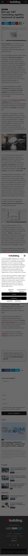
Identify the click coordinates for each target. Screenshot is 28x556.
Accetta (14, 294)
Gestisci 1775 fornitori (11, 290)
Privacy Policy (17, 300)
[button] (24, 255)
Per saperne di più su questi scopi (21, 290)
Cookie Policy (9, 300)
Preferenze (14, 298)
